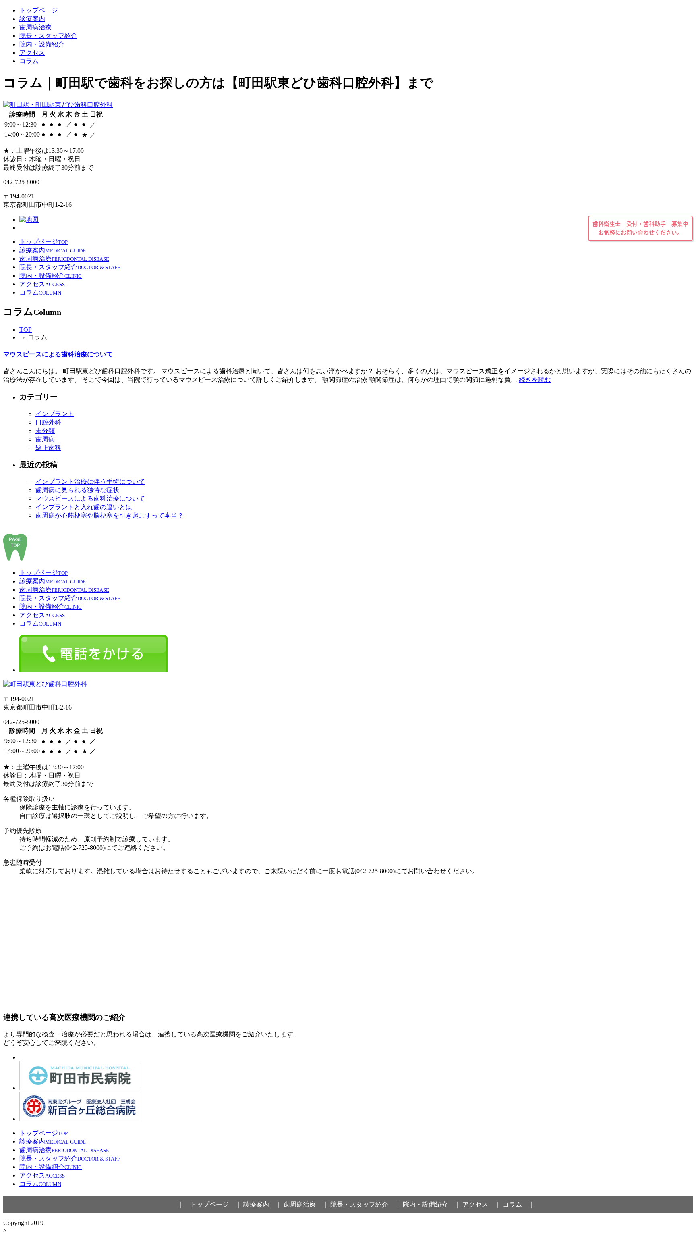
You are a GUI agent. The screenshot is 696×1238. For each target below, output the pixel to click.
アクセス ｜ (481, 1204)
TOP (25, 329)
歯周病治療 (35, 27)
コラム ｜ (519, 1204)
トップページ (38, 10)
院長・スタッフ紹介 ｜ (365, 1204)
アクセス (32, 52)
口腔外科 (48, 422)
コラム (29, 61)
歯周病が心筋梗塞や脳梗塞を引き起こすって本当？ (109, 515)
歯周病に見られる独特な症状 (77, 490)
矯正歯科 (48, 447)
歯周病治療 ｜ (306, 1204)
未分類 (45, 430)
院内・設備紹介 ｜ (432, 1204)
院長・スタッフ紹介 (48, 35)
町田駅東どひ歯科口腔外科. (84, 1222)
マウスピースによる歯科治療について (58, 354)
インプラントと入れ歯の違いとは (83, 507)
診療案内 (32, 18)
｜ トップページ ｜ (209, 1204)
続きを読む (535, 379)
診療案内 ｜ (262, 1204)
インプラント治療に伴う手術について (90, 481)
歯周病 (45, 439)
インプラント (54, 413)
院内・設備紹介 (41, 44)
